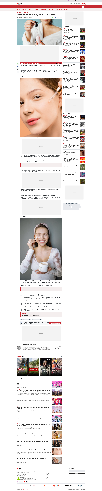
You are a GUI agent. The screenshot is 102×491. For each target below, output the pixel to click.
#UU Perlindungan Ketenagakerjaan (69, 203)
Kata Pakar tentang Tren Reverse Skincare (29, 165)
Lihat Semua (60, 356)
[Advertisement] (39, 53)
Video (53, 9)
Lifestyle (31, 9)
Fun (17, 12)
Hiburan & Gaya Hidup (23, 12)
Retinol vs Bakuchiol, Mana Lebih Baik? (36, 14)
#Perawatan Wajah (39, 319)
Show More (24, 350)
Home (47, 470)
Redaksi (81, 489)
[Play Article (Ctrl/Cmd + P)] (56, 63)
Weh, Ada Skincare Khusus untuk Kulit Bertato (30, 315)
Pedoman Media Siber (75, 489)
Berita (18, 9)
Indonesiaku (24, 9)
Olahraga (37, 9)
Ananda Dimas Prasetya (22, 17)
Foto (49, 9)
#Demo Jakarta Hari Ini (76, 205)
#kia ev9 (76, 203)
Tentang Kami (70, 489)
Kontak (84, 489)
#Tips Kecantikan (28, 319)
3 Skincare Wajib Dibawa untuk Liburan (29, 289)
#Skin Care (33, 319)
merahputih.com (25, 489)
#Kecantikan (23, 319)
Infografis (43, 9)
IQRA (57, 9)
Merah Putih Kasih (63, 9)
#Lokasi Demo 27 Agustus (68, 205)
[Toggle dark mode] (83, 7)
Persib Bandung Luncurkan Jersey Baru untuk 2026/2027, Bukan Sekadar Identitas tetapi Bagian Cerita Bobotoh (43, 0)
